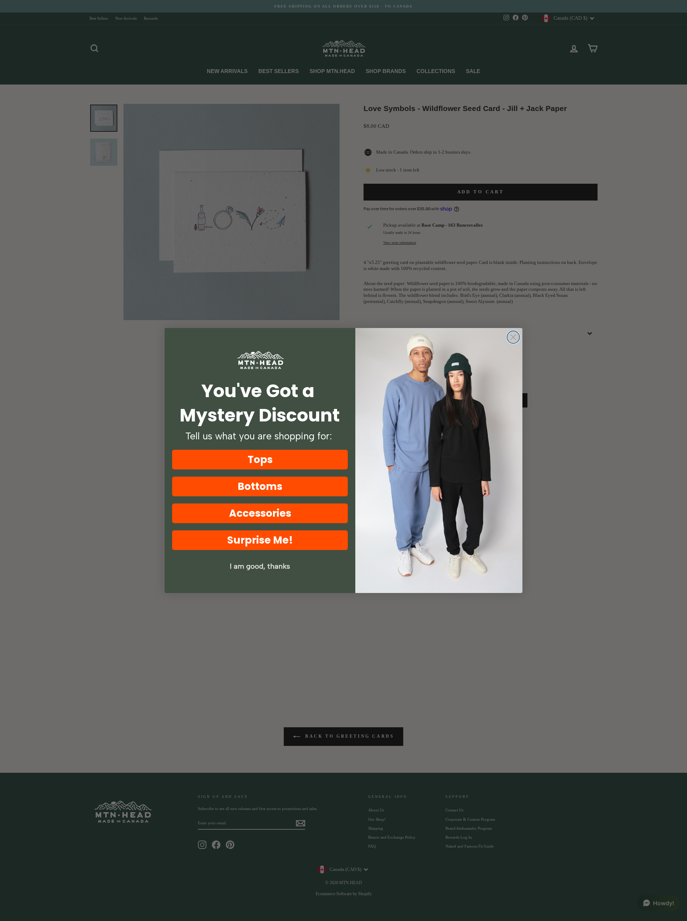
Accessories (260, 513)
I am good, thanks (260, 566)
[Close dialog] (513, 337)
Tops (260, 460)
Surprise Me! (260, 540)
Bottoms (260, 486)
